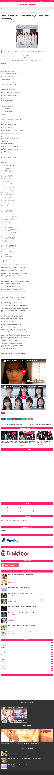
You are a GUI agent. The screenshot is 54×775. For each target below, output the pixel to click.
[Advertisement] (27, 687)
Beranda (3, 12)
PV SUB (27, 663)
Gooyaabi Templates (36, 773)
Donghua (27, 645)
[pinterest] (48, 1)
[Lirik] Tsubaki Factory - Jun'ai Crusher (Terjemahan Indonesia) (22, 612)
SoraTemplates (21, 773)
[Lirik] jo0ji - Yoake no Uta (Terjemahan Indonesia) (19, 619)
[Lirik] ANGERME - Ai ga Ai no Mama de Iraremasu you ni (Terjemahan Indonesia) (9, 443)
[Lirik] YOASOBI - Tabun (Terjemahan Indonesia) (19, 587)
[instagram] (45, 1)
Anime (27, 643)
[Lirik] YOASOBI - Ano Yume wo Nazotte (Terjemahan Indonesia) (23, 606)
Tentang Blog (9, 1)
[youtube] (33, 511)
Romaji (6, 63)
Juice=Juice (8, 12)
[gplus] (51, 1)
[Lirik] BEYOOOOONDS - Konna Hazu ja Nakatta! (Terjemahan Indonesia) (24, 632)
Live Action (27, 661)
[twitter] (43, 1)
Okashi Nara (5, 21)
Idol (6, 412)
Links (15, 1)
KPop (27, 659)
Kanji (5, 162)
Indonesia (11, 261)
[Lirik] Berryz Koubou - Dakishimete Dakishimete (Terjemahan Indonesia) (27, 443)
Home (4, 1)
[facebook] (40, 1)
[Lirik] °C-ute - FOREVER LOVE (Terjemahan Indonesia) (43, 442)
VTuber (27, 668)
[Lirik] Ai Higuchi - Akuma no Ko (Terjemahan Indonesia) (21, 593)
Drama (27, 647)
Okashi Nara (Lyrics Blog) (27, 5)
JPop (27, 657)
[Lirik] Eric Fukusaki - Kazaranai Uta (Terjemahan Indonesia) (21, 625)
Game (27, 652)
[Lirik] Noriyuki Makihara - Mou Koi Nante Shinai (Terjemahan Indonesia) (24, 581)
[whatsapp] (33, 507)
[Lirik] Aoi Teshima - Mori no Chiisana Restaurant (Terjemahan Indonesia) (25, 600)
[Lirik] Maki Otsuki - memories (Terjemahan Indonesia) (20, 574)
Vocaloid (27, 670)
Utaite (27, 666)
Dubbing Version (27, 649)
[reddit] (46, 507)
